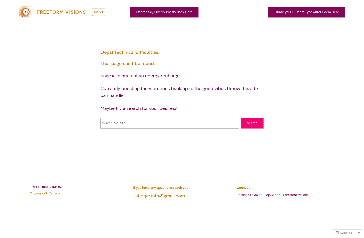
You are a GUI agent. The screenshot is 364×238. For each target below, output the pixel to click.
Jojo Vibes (272, 195)
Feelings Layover (249, 195)
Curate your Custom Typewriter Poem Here (306, 12)
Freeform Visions (61, 12)
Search (252, 123)
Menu (98, 12)
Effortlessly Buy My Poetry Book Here (164, 12)
